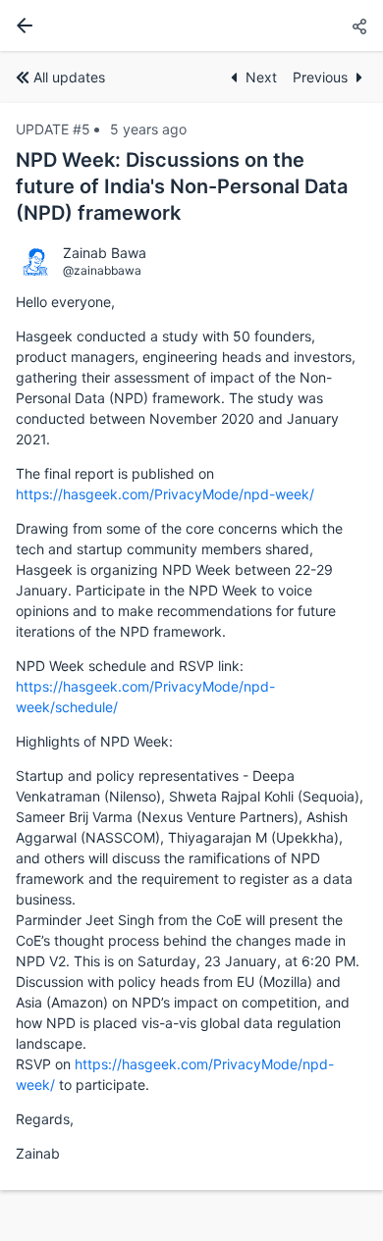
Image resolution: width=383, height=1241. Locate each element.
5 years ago (148, 129)
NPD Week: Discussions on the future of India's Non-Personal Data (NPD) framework (182, 186)
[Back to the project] (20, 25)
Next (261, 77)
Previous (320, 77)
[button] (359, 27)
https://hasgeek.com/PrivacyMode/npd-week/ (165, 494)
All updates (69, 77)
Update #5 (53, 129)
